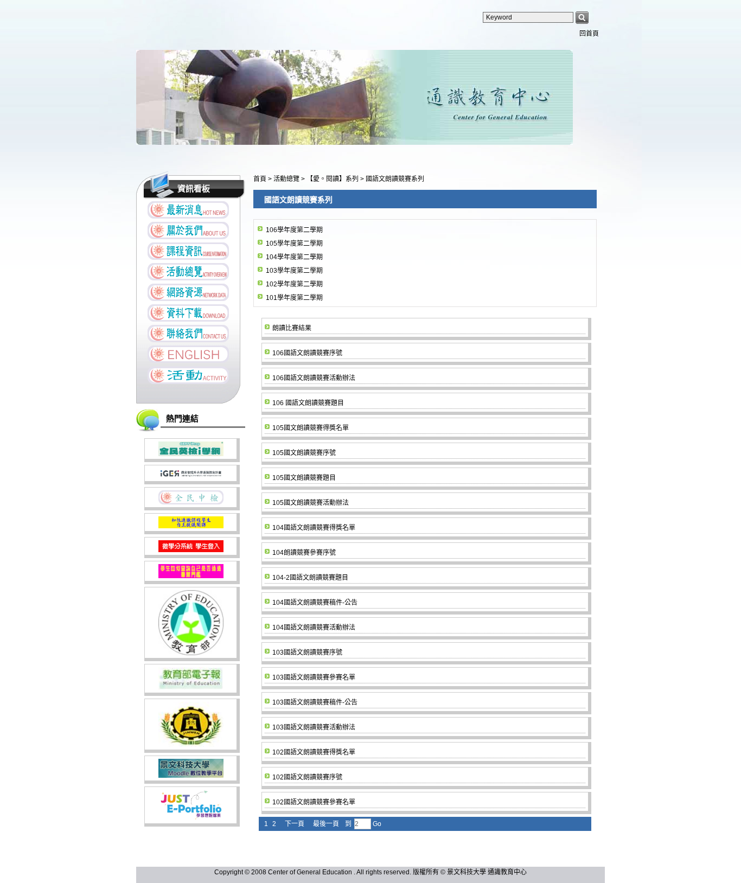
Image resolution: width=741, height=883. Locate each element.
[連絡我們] (188, 333)
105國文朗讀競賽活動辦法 (310, 503)
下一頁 (294, 824)
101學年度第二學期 (294, 298)
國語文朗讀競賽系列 (395, 179)
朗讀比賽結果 (291, 328)
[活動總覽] (188, 271)
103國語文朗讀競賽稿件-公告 (314, 702)
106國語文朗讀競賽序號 (307, 353)
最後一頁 (326, 824)
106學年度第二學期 (294, 230)
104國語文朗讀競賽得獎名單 (313, 528)
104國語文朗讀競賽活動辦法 (313, 627)
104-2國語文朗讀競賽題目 (310, 577)
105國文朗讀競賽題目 (304, 478)
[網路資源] (188, 292)
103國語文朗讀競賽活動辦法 (313, 727)
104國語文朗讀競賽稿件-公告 (314, 602)
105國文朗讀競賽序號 (304, 453)
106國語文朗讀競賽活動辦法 (313, 378)
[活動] (188, 375)
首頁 (259, 179)
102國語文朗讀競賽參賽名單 (313, 802)
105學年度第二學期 (294, 243)
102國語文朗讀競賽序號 (307, 777)
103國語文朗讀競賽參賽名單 (313, 677)
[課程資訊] (188, 251)
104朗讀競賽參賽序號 (304, 552)
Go (376, 824)
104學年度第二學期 (294, 257)
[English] (188, 354)
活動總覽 (287, 179)
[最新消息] (188, 210)
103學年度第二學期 (294, 270)
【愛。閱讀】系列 (333, 179)
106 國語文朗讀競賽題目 (308, 403)
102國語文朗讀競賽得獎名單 (313, 752)
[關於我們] (188, 230)
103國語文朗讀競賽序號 (307, 652)
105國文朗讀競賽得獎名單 (310, 428)
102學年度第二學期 (294, 284)
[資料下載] (188, 313)
